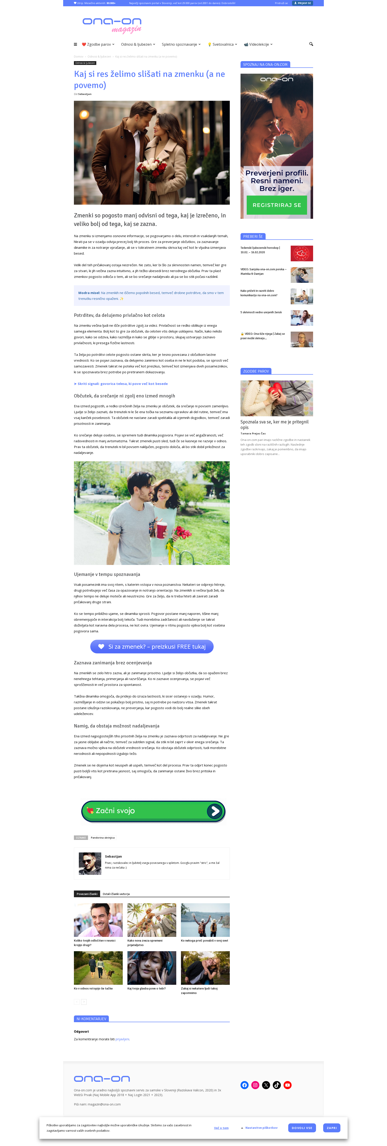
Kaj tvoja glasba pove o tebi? (146, 988)
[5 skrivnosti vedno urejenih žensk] (302, 318)
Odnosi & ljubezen (136, 44)
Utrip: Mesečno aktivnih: (96, 3)
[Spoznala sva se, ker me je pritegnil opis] (277, 398)
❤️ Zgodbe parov (96, 44)
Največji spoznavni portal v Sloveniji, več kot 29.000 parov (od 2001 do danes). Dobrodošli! (182, 3)
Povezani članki (87, 894)
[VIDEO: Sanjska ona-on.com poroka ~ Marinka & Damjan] (302, 275)
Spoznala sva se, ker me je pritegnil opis (275, 424)
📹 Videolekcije (256, 44)
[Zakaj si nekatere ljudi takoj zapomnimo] (205, 968)
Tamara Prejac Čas (253, 433)
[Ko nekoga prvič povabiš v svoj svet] (205, 920)
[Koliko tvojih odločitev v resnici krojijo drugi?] (98, 920)
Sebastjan (85, 94)
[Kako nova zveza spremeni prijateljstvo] (151, 920)
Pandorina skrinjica (103, 837)
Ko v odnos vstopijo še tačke (93, 988)
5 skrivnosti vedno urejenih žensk (261, 312)
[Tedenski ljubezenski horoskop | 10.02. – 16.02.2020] (302, 253)
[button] (311, 44)
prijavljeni (122, 1039)
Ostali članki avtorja (116, 894)
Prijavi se (304, 3)
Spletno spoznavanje (179, 44)
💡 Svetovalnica (220, 44)
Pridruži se (281, 3)
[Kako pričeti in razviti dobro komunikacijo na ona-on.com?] (302, 296)
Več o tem (221, 1128)
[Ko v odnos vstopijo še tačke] (98, 968)
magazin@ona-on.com (104, 1104)
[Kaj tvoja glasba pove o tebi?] (151, 968)
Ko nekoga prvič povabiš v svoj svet (204, 940)
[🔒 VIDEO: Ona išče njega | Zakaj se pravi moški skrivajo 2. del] (302, 339)
